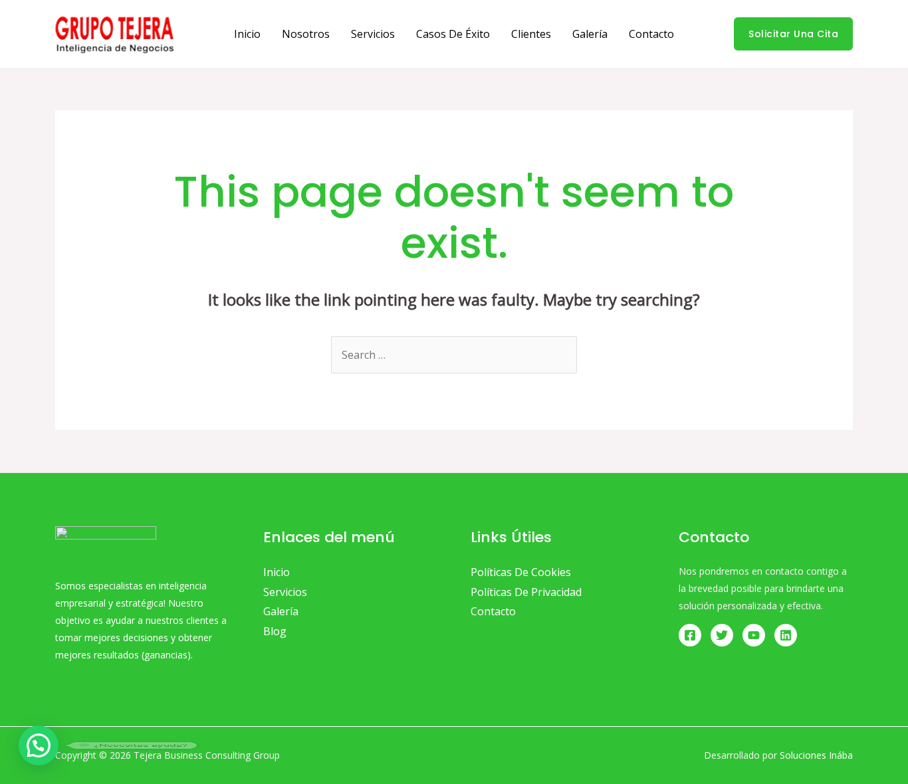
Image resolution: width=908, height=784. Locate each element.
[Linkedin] (785, 635)
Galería (590, 34)
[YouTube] (753, 635)
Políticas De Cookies (521, 572)
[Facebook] (690, 635)
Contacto (651, 34)
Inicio (247, 34)
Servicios (373, 34)
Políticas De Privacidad (526, 592)
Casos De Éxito (453, 34)
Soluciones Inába (816, 755)
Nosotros (306, 34)
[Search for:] (454, 354)
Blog (274, 631)
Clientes (531, 34)
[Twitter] (722, 635)
